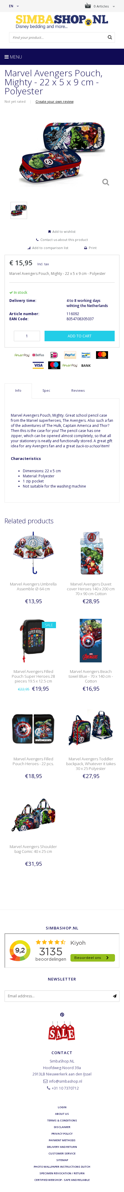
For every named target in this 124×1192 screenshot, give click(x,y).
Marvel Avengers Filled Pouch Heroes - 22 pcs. (33, 761)
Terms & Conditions (62, 1120)
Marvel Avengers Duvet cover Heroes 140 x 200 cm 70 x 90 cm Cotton (91, 588)
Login (62, 1107)
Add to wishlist (64, 231)
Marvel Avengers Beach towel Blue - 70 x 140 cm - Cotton (91, 676)
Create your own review (54, 101)
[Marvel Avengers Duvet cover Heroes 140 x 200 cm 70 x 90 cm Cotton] (90, 552)
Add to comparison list (50, 247)
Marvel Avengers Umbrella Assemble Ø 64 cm (33, 586)
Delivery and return (62, 1147)
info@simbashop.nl (65, 1081)
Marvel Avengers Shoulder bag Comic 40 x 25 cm (33, 849)
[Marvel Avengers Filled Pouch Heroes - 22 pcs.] (33, 727)
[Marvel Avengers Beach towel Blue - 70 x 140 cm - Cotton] (90, 640)
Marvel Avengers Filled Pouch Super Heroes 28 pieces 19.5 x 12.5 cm (33, 676)
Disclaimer (62, 1127)
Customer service (62, 1153)
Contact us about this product (64, 239)
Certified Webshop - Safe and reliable (62, 1180)
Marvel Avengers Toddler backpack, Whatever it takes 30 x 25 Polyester (91, 763)
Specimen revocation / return (62, 1173)
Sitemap (62, 1160)
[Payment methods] (22, 355)
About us (62, 1114)
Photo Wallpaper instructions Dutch (62, 1167)
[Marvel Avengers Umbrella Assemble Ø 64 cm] (33, 552)
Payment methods (62, 1140)
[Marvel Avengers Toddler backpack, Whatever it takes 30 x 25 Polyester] (90, 727)
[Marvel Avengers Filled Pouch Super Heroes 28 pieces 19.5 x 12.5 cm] (33, 640)
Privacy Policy (62, 1134)
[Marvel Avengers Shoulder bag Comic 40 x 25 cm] (33, 815)
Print (93, 247)
